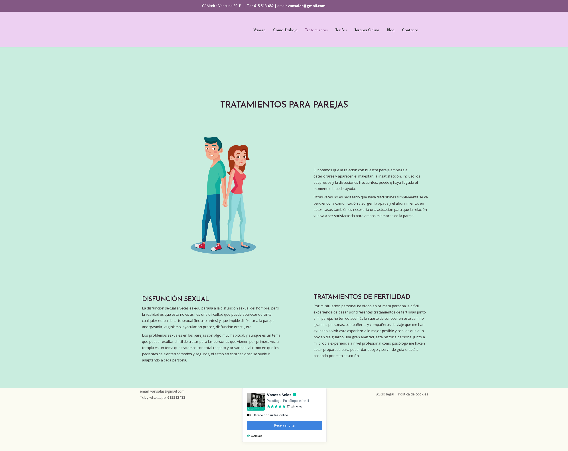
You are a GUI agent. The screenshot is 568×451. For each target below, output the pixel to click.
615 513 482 (264, 5)
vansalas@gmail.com (306, 5)
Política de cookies (413, 394)
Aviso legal (385, 394)
